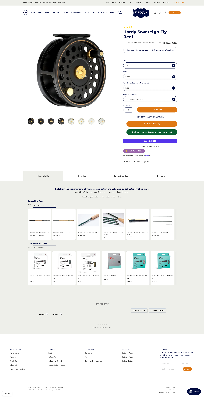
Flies (112, 12)
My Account (14, 353)
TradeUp (138, 2)
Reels (40, 12)
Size (124, 60)
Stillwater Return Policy (167, 392)
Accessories (102, 12)
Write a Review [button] (158, 310)
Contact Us (52, 357)
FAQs (86, 357)
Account (157, 2)
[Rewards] (194, 391)
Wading (55, 12)
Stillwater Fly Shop (141, 13)
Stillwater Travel (55, 361)
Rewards (122, 2)
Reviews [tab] (161, 176)
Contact (148, 2)
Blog (114, 2)
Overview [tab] (82, 176)
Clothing (65, 12)
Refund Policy (127, 361)
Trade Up (13, 361)
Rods (33, 12)
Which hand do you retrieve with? (136, 83)
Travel (106, 2)
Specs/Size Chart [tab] (121, 176)
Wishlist (13, 365)
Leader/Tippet (89, 12)
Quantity (126, 105)
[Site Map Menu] (25, 12)
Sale (130, 2)
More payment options (150, 146)
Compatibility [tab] (43, 176)
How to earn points (18, 369)
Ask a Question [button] (140, 310)
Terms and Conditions (93, 361)
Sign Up (187, 369)
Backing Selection (130, 94)
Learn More (61, 3)
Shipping (134, 42)
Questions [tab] (55, 314)
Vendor (30, 204)
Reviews (166, 2)
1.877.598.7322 (179, 2)
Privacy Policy (128, 357)
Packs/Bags (76, 12)
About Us (51, 353)
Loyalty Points (169, 42)
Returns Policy (128, 353)
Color (125, 72)
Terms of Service (170, 390)
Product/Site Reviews (56, 365)
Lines (47, 12)
